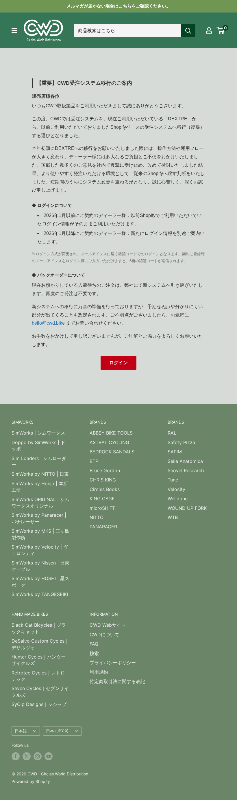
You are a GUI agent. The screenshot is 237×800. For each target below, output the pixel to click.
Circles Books (105, 489)
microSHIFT (102, 508)
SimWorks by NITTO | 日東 (40, 474)
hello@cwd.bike (48, 323)
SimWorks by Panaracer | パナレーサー (39, 518)
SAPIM (175, 452)
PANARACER (103, 526)
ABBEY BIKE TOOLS (111, 433)
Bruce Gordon (105, 470)
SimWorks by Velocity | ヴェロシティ (40, 550)
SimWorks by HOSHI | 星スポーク (40, 581)
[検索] (188, 30)
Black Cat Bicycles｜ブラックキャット (39, 628)
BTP (94, 461)
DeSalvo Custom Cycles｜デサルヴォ (40, 644)
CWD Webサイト (108, 625)
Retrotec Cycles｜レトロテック (38, 676)
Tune (173, 480)
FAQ (94, 644)
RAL (172, 433)
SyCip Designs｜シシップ (39, 704)
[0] (220, 30)
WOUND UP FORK (187, 508)
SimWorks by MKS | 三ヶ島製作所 (40, 534)
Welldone (178, 498)
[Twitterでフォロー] (27, 756)
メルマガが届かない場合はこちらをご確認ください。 (118, 6)
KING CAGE (102, 498)
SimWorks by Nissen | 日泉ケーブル (40, 566)
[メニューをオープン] (14, 30)
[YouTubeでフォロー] (49, 756)
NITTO (96, 517)
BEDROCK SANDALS (112, 452)
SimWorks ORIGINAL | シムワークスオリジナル (40, 502)
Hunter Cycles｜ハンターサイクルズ (39, 660)
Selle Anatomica (185, 461)
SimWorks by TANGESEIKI (40, 594)
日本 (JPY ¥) (57, 731)
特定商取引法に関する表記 (117, 681)
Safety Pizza (181, 442)
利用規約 (99, 672)
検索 (94, 653)
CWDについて (104, 634)
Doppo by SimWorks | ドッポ (38, 445)
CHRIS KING (103, 480)
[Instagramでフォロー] (38, 756)
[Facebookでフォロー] (16, 756)
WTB (173, 517)
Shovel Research (186, 470)
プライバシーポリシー (113, 662)
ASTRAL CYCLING (109, 442)
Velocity (176, 489)
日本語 (21, 731)
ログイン (118, 362)
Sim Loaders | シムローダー (39, 461)
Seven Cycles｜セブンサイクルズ (40, 691)
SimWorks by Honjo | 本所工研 (40, 487)
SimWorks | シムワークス (38, 433)
